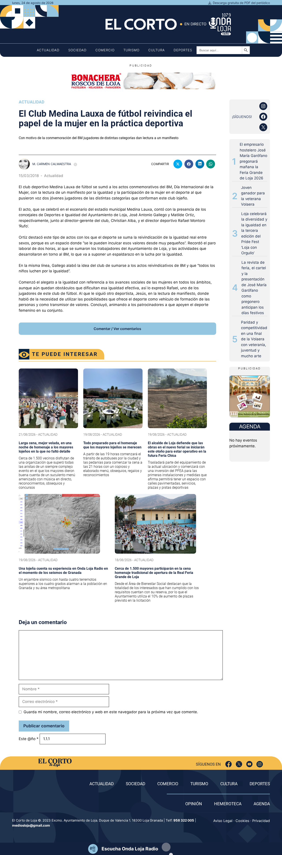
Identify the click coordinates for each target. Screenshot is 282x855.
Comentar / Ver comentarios (117, 328)
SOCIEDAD (135, 783)
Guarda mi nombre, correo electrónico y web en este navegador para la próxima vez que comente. (111, 712)
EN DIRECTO (195, 24)
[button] (166, 847)
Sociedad (77, 50)
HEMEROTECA (227, 803)
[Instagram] (259, 764)
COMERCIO (167, 783)
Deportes (183, 50)
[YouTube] (249, 764)
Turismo (131, 50)
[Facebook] (228, 764)
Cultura (156, 50)
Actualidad (48, 50)
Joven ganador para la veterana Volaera (253, 196)
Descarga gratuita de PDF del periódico (241, 3)
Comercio (105, 50)
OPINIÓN (193, 803)
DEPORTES (260, 783)
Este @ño (29, 739)
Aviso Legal (222, 820)
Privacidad (261, 820)
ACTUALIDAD (101, 783)
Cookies (242, 820)
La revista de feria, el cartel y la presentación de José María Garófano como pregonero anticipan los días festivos (254, 287)
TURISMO (199, 783)
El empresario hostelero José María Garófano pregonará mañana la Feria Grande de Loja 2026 (253, 161)
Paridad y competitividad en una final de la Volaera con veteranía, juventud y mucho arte (254, 339)
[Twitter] (239, 764)
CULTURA (228, 783)
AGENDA (262, 803)
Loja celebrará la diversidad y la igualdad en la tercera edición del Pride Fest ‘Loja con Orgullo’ (254, 233)
